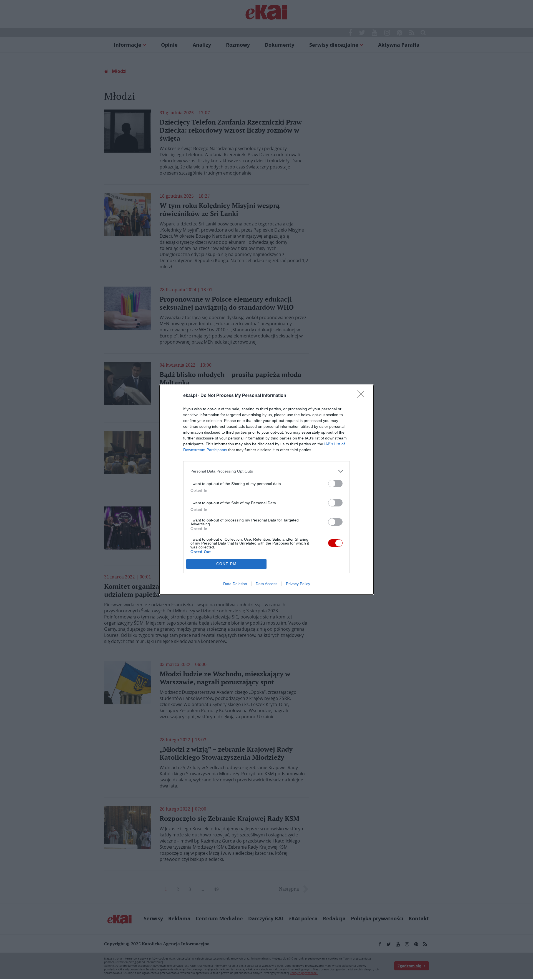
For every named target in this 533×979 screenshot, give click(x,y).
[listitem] (266, 471)
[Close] (362, 396)
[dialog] (266, 489)
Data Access (266, 584)
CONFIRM (226, 564)
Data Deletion (235, 584)
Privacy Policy (298, 584)
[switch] (335, 483)
